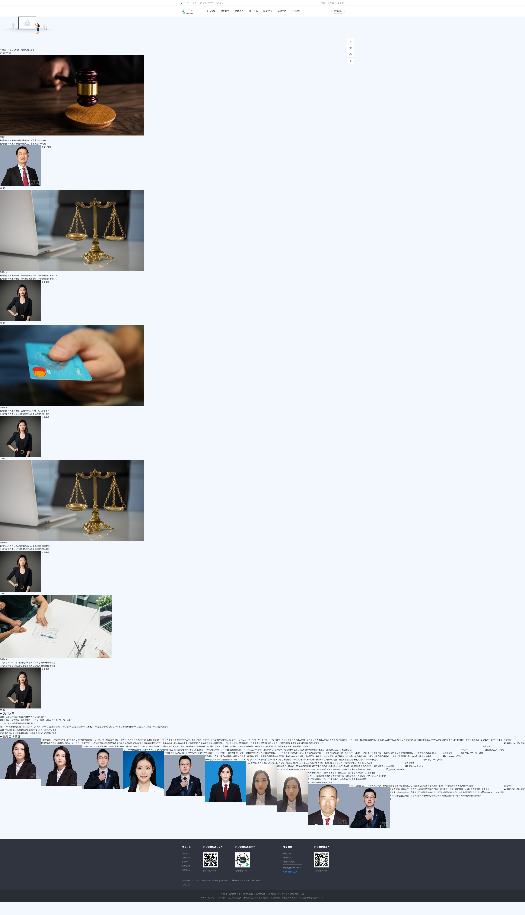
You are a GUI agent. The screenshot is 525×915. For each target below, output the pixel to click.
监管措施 (245, 880)
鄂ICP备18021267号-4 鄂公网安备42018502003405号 (244, 894)
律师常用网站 (289, 862)
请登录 (323, 3)
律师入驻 (287, 853)
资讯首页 (210, 11)
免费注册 (331, 3)
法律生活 (282, 11)
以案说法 (267, 11)
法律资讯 (219, 3)
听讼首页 (186, 853)
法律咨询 (202, 3)
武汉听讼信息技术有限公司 (239, 898)
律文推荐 (225, 11)
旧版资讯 (338, 11)
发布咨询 (186, 857)
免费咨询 (291, 773)
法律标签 (235, 880)
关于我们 (256, 880)
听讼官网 (195, 880)
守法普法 (296, 11)
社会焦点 (253, 11)
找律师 (210, 3)
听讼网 (213, 898)
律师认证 (287, 857)
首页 (194, 3)
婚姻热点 (239, 11)
